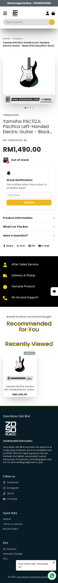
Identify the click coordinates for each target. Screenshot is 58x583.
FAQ (5, 558)
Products (17, 38)
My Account (10, 549)
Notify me (29, 202)
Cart (53, 13)
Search (7, 519)
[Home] (15, 13)
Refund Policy (10, 528)
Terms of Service (12, 524)
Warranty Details (12, 553)
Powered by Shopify (39, 577)
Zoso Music (22, 577)
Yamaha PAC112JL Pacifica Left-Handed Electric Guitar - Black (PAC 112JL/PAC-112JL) (20, 373)
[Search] (51, 22)
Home (6, 38)
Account (47, 13)
